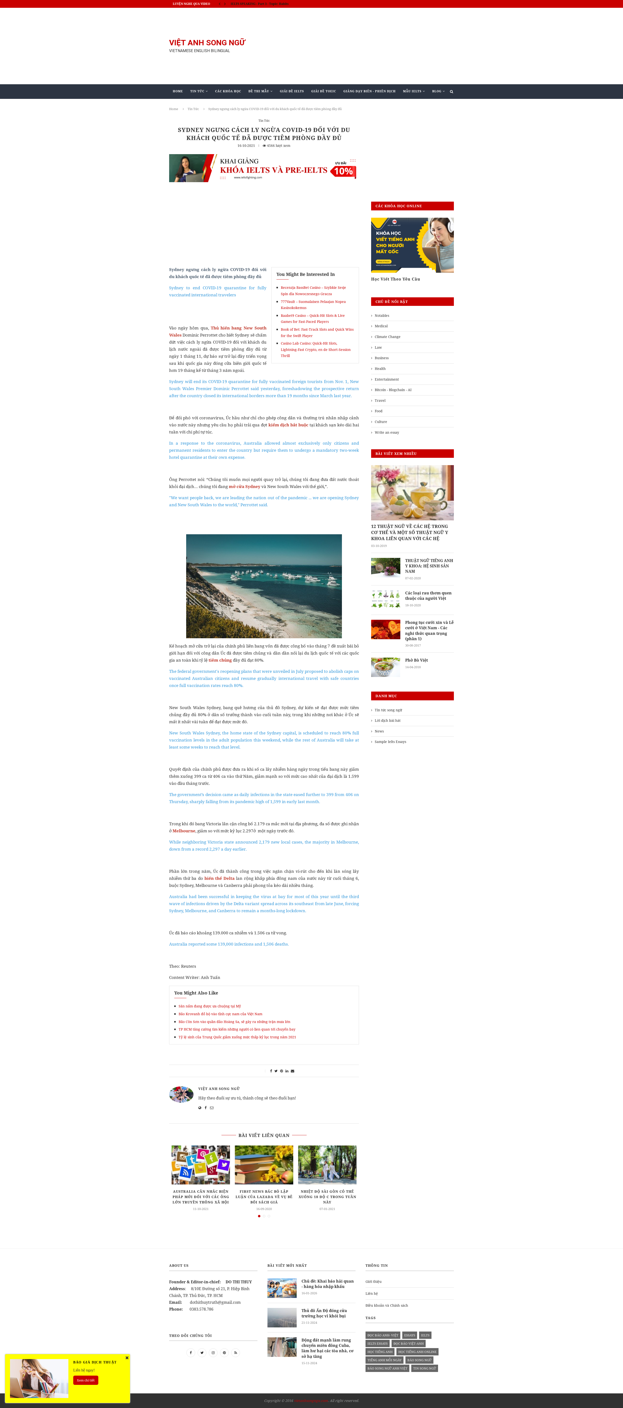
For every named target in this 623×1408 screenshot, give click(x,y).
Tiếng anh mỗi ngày (384, 1360)
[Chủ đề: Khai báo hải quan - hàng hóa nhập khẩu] (282, 1288)
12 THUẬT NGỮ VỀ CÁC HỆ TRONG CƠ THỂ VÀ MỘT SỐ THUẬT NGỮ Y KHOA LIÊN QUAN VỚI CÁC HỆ (409, 532)
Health (380, 368)
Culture (381, 421)
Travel (380, 400)
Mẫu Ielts (412, 91)
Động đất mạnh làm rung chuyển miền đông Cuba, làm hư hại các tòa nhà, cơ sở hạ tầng (328, 1348)
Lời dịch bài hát (388, 720)
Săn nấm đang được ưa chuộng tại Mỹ (210, 1006)
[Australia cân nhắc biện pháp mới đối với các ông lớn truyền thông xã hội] (201, 1164)
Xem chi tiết (86, 1380)
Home (178, 91)
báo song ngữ (419, 1360)
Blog (436, 91)
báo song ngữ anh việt (387, 1368)
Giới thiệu (374, 1281)
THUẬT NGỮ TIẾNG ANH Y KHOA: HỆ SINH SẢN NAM (429, 566)
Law (378, 347)
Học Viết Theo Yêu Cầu (395, 279)
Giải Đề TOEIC (323, 91)
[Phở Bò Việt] (385, 667)
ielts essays (377, 1343)
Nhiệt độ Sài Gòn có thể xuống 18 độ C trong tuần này (327, 1196)
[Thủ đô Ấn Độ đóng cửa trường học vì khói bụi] (282, 1317)
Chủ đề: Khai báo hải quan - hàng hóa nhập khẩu (328, 1283)
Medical (381, 326)
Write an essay (387, 432)
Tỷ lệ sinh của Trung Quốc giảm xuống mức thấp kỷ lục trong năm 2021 (237, 1037)
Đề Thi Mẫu (258, 91)
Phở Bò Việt (416, 660)
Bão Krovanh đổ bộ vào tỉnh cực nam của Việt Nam (220, 1014)
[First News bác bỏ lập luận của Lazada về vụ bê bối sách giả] (264, 1164)
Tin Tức (197, 91)
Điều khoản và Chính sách (387, 1305)
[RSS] (235, 1352)
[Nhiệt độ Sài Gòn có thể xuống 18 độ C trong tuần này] (327, 1164)
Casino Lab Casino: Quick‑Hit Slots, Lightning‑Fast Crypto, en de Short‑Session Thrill (316, 349)
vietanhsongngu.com (311, 1400)
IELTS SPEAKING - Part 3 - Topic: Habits (260, 4)
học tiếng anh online (417, 1352)
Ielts (425, 1335)
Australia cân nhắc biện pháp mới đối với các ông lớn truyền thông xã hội (201, 1196)
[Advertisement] (360, 46)
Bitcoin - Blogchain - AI (393, 389)
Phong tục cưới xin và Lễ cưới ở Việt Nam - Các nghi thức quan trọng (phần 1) (429, 630)
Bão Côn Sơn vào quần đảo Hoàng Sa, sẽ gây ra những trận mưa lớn (234, 1021)
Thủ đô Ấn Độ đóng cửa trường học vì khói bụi (324, 1313)
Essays (409, 1335)
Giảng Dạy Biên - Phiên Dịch (369, 91)
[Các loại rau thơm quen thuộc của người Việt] (385, 600)
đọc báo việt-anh (409, 1343)
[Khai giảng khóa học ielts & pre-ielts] (264, 157)
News (379, 731)
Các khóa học (228, 91)
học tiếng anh (380, 1352)
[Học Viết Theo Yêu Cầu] (412, 245)
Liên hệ (372, 1293)
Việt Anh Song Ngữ (219, 1088)
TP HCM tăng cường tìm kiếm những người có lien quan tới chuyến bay (237, 1029)
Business (382, 358)
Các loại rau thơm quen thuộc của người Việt (428, 595)
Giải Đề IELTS (292, 91)
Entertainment (387, 379)
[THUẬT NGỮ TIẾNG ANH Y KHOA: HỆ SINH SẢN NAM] (385, 567)
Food (379, 411)
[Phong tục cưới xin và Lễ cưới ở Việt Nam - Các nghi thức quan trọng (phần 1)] (385, 629)
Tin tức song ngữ (388, 710)
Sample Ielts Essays (390, 741)
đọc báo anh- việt (382, 1335)
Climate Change (388, 336)
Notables (382, 315)
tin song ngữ (424, 1368)
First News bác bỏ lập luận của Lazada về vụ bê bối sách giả (264, 1196)
